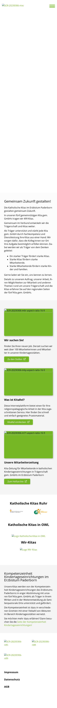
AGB (6, 686)
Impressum (11, 672)
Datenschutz (12, 679)
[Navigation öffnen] (54, 6)
